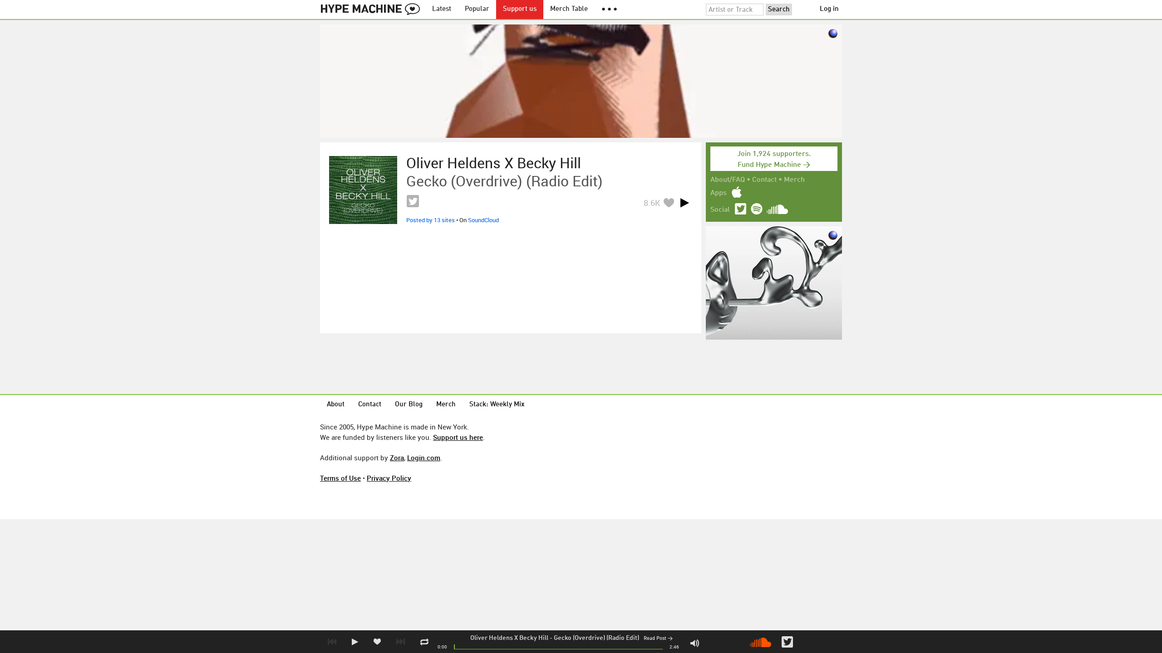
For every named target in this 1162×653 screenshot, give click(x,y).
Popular (477, 9)
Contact (764, 180)
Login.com (423, 457)
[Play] (684, 203)
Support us (520, 9)
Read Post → (658, 638)
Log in (829, 9)
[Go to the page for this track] (363, 190)
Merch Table (569, 9)
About (336, 404)
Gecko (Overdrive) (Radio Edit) (596, 638)
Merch (794, 180)
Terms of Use (340, 477)
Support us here (458, 437)
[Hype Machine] (372, 9)
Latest (441, 9)
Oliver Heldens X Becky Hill (509, 638)
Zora (397, 457)
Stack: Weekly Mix (497, 404)
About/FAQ (727, 180)
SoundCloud (483, 220)
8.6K (652, 203)
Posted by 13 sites (430, 220)
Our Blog (409, 404)
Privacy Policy (389, 477)
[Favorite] (668, 202)
